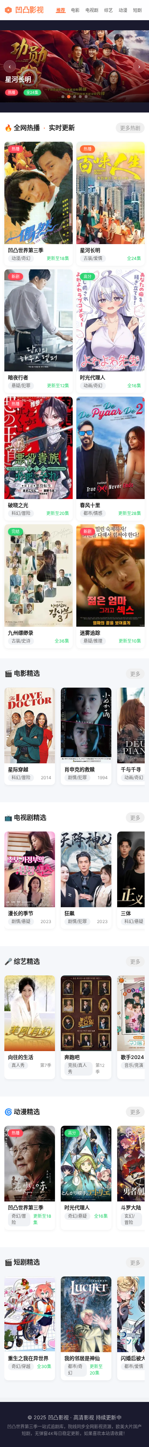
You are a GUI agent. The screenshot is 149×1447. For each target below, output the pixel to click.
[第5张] (86, 96)
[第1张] (62, 96)
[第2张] (68, 96)
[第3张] (74, 96)
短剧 (137, 10)
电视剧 (91, 10)
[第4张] (80, 96)
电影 (75, 10)
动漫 (123, 10)
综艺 (108, 10)
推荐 (60, 10)
